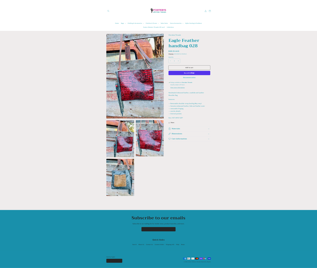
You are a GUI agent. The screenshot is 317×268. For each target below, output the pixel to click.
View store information (177, 87)
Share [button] (172, 122)
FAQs (177, 244)
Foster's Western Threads (194, 261)
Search (134, 244)
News (183, 244)
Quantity (171, 57)
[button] (108, 11)
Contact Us (149, 244)
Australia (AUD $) (113, 260)
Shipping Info (170, 244)
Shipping (170, 54)
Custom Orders (159, 244)
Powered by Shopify (206, 261)
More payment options (189, 77)
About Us (141, 244)
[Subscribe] (173, 229)
